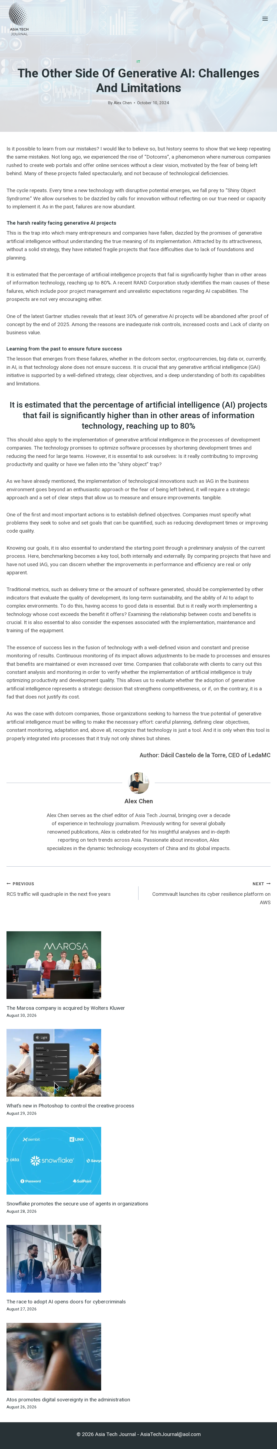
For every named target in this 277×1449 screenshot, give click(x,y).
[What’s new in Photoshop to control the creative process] (138, 1063)
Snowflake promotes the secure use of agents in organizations (77, 1204)
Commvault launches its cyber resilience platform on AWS (211, 893)
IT (138, 62)
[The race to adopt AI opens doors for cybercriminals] (138, 1259)
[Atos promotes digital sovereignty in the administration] (138, 1357)
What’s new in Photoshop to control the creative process (70, 1106)
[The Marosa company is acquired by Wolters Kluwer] (138, 965)
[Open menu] (265, 18)
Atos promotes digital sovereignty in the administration (68, 1399)
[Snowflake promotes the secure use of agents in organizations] (138, 1161)
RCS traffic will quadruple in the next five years (58, 889)
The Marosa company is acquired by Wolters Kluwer (65, 1008)
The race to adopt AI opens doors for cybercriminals (66, 1302)
